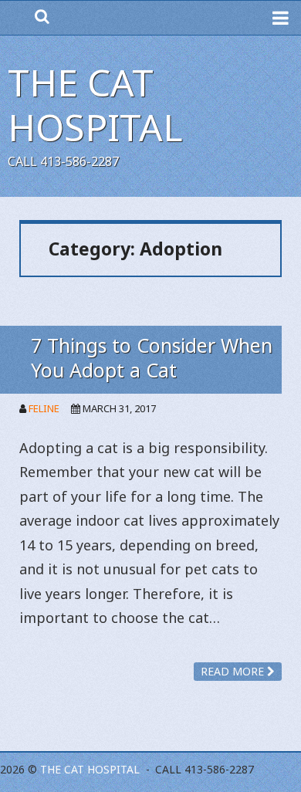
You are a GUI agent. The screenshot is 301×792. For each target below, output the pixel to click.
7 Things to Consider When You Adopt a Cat (151, 357)
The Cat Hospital (95, 104)
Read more (234, 671)
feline (44, 408)
